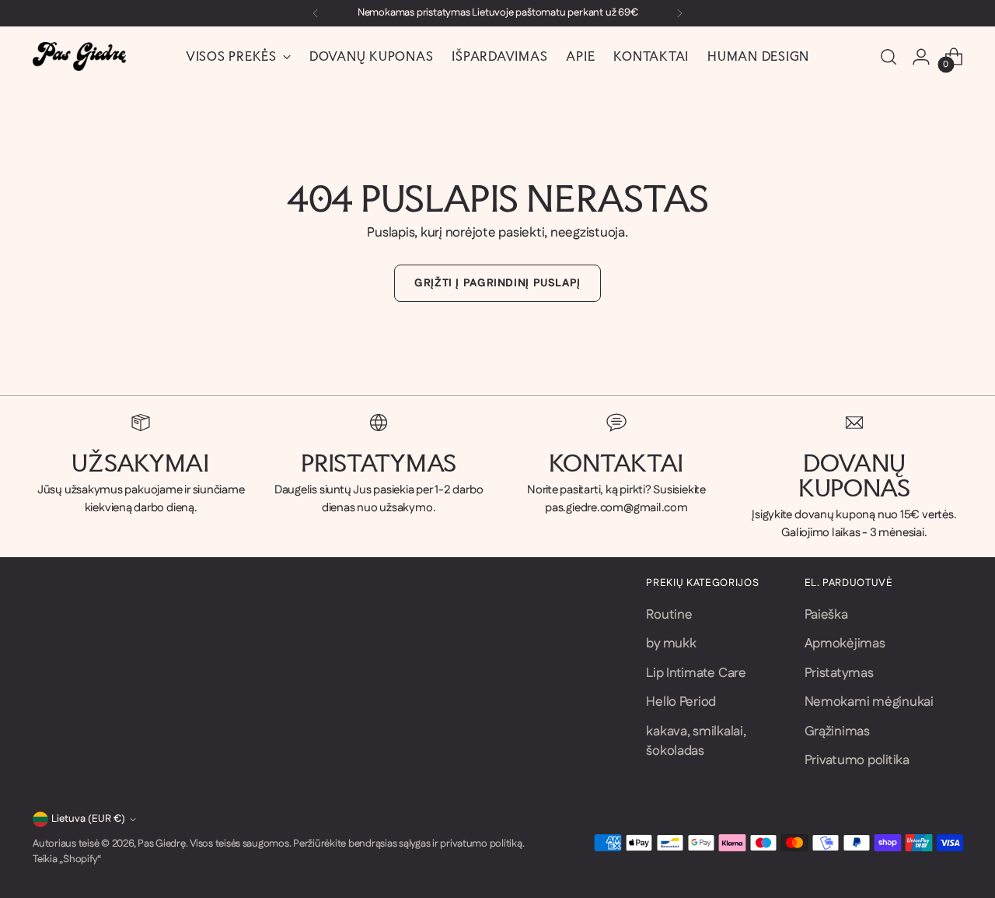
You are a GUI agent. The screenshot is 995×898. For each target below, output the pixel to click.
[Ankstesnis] (315, 13)
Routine (669, 614)
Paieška (826, 614)
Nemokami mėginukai (869, 702)
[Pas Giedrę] (79, 56)
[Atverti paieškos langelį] (888, 56)
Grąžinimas (837, 731)
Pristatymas (839, 673)
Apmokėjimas (845, 643)
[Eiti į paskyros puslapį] (921, 56)
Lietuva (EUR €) (88, 819)
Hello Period (681, 702)
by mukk (671, 643)
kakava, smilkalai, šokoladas (695, 741)
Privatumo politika (857, 760)
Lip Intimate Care (696, 673)
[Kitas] (679, 13)
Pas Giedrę (161, 844)
